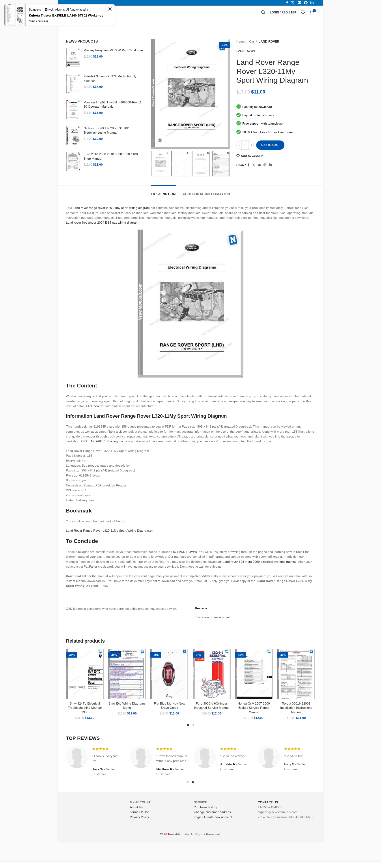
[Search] (263, 12)
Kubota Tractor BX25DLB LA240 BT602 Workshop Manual (68, 15)
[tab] (163, 192)
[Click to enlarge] (160, 140)
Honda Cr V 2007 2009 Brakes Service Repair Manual (254, 708)
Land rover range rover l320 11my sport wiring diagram (111, 207)
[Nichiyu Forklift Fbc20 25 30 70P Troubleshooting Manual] (73, 135)
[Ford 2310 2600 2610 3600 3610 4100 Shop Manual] (73, 161)
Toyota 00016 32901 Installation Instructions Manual (296, 708)
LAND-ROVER (269, 41)
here (96, 406)
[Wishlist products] (303, 12)
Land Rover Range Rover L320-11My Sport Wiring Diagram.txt (109, 530)
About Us (136, 807)
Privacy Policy (139, 817)
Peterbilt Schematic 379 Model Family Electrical (110, 78)
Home (240, 41)
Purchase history (205, 807)
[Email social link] (259, 165)
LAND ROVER (187, 551)
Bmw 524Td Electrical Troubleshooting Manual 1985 (85, 708)
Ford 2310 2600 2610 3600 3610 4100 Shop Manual (111, 156)
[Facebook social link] (248, 165)
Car (251, 41)
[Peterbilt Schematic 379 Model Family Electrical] (73, 83)
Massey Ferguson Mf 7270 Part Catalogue (113, 50)
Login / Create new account (213, 817)
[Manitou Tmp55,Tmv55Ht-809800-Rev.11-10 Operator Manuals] (73, 110)
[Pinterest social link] (265, 165)
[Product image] (85, 674)
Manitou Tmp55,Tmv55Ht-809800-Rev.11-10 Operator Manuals (113, 104)
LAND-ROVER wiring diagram (109, 441)
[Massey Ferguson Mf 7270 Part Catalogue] (73, 57)
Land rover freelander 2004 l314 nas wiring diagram (102, 222)
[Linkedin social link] (270, 165)
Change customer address (212, 812)
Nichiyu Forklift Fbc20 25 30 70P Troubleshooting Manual (106, 130)
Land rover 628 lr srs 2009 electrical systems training (260, 561)
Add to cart (270, 145)
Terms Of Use (139, 812)
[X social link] (253, 165)
